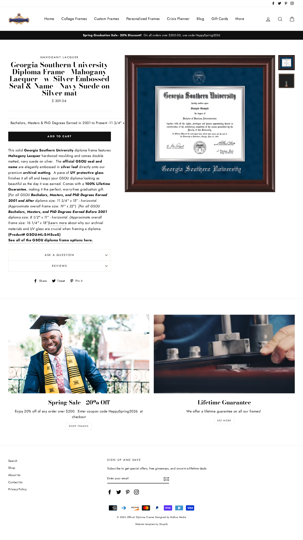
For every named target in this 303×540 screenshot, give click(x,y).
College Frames (74, 18)
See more (224, 420)
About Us (14, 475)
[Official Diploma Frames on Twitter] (118, 492)
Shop (11, 468)
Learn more (58, 222)
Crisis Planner (178, 18)
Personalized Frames (143, 18)
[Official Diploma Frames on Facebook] (109, 492)
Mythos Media (178, 517)
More (239, 18)
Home (49, 18)
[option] (151, 35)
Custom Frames (106, 18)
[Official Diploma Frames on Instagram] (136, 492)
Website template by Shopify (151, 524)
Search (13, 461)
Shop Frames (79, 426)
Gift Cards (219, 18)
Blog (200, 18)
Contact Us (15, 482)
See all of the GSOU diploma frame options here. (50, 240)
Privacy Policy (17, 489)
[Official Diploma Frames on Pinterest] (127, 492)
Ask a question (59, 255)
